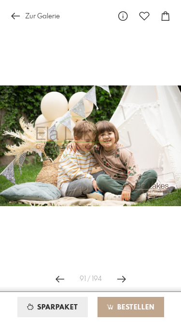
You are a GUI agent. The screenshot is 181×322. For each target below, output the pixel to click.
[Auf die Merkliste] (144, 16)
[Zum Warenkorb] (165, 16)
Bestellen (134, 307)
